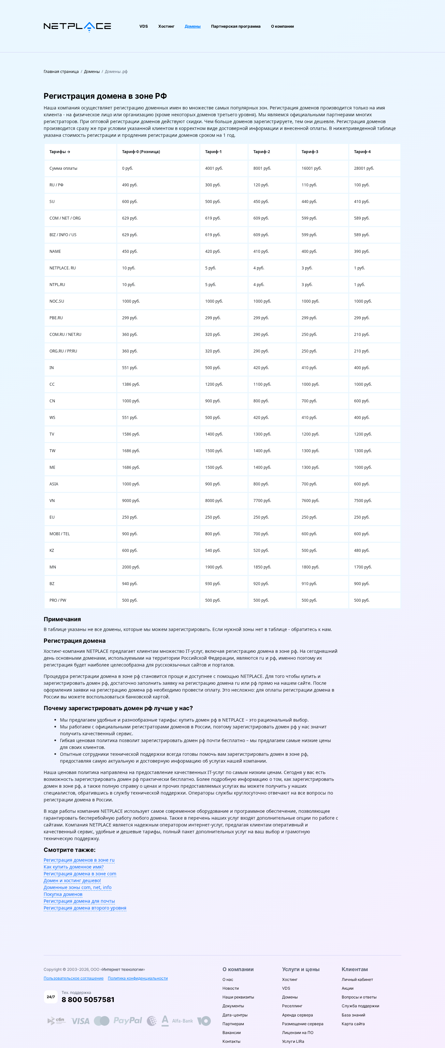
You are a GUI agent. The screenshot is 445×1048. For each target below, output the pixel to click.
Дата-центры (235, 1014)
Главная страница (61, 71)
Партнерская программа (236, 26)
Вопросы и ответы (359, 997)
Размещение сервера (302, 1023)
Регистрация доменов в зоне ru (79, 860)
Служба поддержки (360, 1005)
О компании (282, 26)
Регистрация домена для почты (79, 901)
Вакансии (232, 1032)
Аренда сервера (297, 1014)
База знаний (353, 1014)
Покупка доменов (63, 894)
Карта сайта (353, 1023)
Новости (231, 988)
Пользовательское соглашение (74, 978)
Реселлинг (292, 1005)
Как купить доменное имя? (74, 867)
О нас (228, 979)
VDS (143, 26)
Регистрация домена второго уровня (85, 908)
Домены (193, 26)
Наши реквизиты (238, 997)
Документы (233, 1005)
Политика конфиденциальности (138, 978)
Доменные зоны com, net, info (77, 887)
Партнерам (233, 1023)
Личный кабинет (357, 979)
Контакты (231, 1041)
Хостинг (166, 26)
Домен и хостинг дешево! (72, 880)
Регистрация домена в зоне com (80, 873)
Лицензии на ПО (297, 1032)
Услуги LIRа (293, 1041)
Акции (347, 988)
